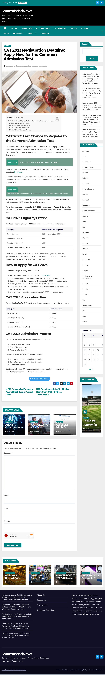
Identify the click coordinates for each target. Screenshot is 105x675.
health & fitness (88, 211)
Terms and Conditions (45, 610)
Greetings (86, 205)
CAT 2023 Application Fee (20, 128)
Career (85, 173)
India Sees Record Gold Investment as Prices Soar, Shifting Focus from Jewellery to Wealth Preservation (91, 78)
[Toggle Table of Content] (56, 118)
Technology (60, 28)
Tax (83, 300)
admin (87, 428)
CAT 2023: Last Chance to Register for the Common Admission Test (33, 121)
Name (6, 495)
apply (16, 66)
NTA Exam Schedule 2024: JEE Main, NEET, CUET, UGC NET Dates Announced (53, 392)
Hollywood (86, 216)
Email (6, 508)
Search (85, 44)
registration (43, 66)
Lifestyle (32, 33)
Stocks (85, 294)
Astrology (86, 151)
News (84, 254)
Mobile (85, 243)
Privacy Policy (42, 605)
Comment (8, 453)
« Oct (91, 369)
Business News (43, 28)
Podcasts (86, 260)
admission (9, 66)
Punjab (85, 270)
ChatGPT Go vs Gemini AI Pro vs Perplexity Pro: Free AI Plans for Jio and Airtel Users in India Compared (91, 119)
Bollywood (86, 162)
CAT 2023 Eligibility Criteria (20, 123)
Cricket (85, 178)
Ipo (83, 227)
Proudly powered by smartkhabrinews (14, 670)
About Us (41, 595)
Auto (6, 33)
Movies (14, 28)
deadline (28, 66)
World (73, 28)
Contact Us (41, 600)
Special (85, 284)
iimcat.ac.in (18, 172)
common (21, 66)
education (35, 66)
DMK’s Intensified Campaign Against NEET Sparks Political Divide (19, 392)
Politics (45, 33)
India (84, 222)
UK (83, 311)
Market (85, 238)
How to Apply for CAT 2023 (21, 125)
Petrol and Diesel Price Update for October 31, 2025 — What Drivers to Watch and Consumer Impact (91, 93)
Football (85, 200)
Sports (84, 28)
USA (84, 316)
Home (58, 670)
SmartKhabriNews (17, 11)
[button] (102, 31)
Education (27, 28)
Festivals (85, 194)
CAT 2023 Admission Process (21, 130)
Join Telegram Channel (40, 379)
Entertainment (88, 189)
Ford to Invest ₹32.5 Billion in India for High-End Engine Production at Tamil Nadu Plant (17, 616)
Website (7, 521)
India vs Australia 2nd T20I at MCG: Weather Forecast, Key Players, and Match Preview (16, 635)
